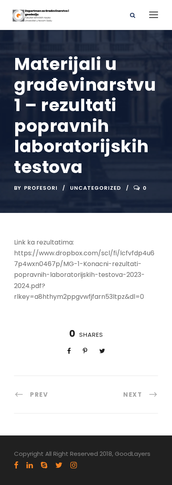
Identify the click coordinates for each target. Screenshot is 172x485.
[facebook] (16, 465)
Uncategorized (95, 188)
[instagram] (73, 465)
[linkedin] (29, 465)
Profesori (41, 188)
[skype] (44, 465)
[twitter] (58, 465)
